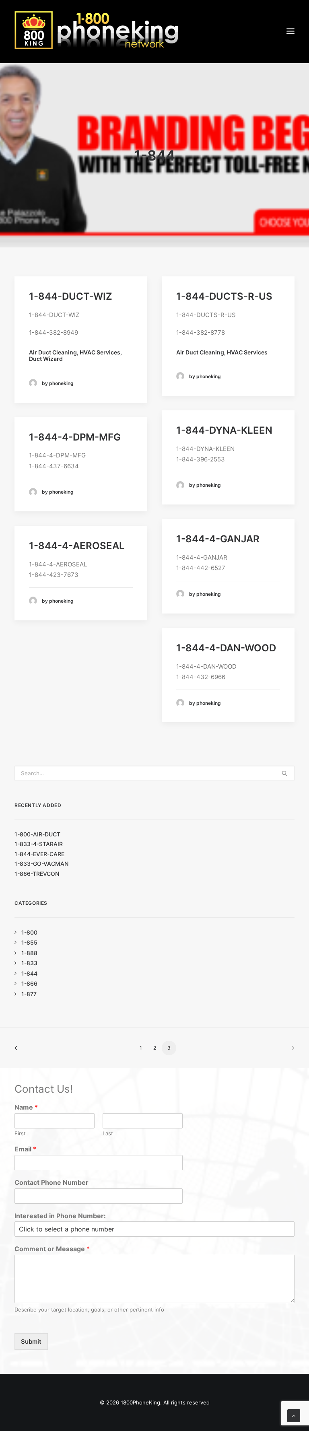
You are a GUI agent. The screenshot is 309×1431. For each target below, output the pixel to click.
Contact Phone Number (51, 1182)
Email (25, 1149)
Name (26, 1107)
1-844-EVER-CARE (39, 853)
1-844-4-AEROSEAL (77, 546)
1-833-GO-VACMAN (41, 863)
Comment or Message (52, 1249)
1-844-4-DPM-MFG (75, 437)
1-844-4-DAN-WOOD (226, 648)
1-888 (29, 952)
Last (108, 1133)
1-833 (29, 962)
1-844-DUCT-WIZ (70, 296)
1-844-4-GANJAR (218, 539)
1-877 (29, 993)
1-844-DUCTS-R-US (224, 296)
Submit (31, 1341)
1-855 (29, 942)
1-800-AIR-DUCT (37, 834)
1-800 (29, 932)
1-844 (29, 973)
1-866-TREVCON (36, 873)
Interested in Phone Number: (60, 1216)
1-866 (29, 983)
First (20, 1133)
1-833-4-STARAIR (38, 843)
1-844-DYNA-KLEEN (224, 430)
